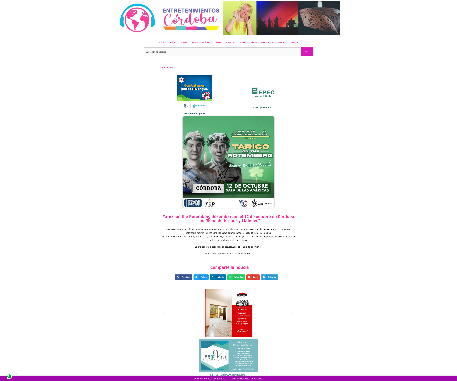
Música (184, 42)
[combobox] (222, 51)
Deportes (281, 42)
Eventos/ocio (267, 42)
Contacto (294, 42)
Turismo (253, 42)
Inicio (161, 42)
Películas (206, 42)
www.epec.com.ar (262, 107)
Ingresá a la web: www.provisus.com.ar (228, 374)
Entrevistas (230, 42)
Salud (242, 42)
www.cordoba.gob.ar (194, 113)
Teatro (195, 42)
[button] (183, 277)
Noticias (172, 42)
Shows (218, 42)
